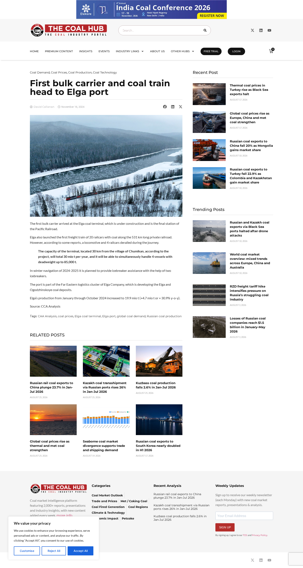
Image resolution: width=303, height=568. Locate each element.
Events (104, 51)
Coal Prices (59, 72)
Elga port (109, 316)
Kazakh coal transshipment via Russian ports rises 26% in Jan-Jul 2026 (105, 387)
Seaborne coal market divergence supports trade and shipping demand (104, 445)
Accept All (81, 551)
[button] (165, 107)
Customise (27, 551)
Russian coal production (164, 316)
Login (236, 51)
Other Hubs (180, 51)
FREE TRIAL (211, 51)
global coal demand (131, 316)
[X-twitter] (252, 30)
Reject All (54, 551)
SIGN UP (225, 527)
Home (34, 51)
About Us (157, 51)
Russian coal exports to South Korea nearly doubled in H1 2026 (158, 445)
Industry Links (127, 51)
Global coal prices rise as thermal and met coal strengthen (49, 445)
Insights (85, 51)
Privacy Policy (259, 535)
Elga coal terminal (88, 316)
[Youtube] (269, 30)
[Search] (206, 30)
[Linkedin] (261, 30)
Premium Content (59, 51)
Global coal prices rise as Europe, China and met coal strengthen (249, 117)
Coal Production (80, 72)
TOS (245, 535)
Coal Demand (40, 72)
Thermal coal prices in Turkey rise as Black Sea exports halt (249, 89)
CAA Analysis (47, 316)
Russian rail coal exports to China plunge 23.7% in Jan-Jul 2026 (51, 387)
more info (64, 515)
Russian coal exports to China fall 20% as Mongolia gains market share (251, 145)
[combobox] (164, 30)
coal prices (65, 316)
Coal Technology (105, 72)
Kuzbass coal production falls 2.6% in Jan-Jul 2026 (180, 518)
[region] (53, 538)
